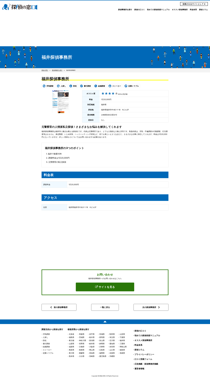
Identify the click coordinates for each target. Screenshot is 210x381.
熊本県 (71, 356)
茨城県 (81, 337)
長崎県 (122, 353)
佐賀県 (112, 353)
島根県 (81, 350)
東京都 (71, 340)
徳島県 (122, 350)
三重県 (122, 344)
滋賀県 (71, 347)
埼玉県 (112, 337)
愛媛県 (81, 353)
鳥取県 (71, 350)
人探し (45, 337)
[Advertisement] (105, 30)
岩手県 (91, 334)
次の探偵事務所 (149, 307)
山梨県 (71, 344)
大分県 (81, 356)
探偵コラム (203, 10)
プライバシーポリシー (144, 354)
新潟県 (91, 340)
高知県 (91, 353)
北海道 (71, 334)
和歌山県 (123, 347)
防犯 (44, 340)
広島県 (102, 350)
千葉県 (122, 337)
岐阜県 (91, 344)
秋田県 (112, 334)
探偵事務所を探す (125, 10)
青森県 (81, 334)
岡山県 (91, 350)
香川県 (71, 353)
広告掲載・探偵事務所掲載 (146, 364)
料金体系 (193, 10)
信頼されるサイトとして (193, 4)
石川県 (112, 340)
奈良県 (112, 347)
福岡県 (102, 353)
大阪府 (91, 347)
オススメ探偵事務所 (180, 10)
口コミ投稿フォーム (143, 359)
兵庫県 (102, 347)
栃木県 (91, 337)
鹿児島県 (102, 356)
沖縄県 (112, 356)
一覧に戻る (105, 307)
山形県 (122, 334)
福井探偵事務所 (55, 79)
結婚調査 (46, 347)
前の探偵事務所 (61, 307)
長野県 (81, 344)
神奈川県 (82, 340)
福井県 (122, 340)
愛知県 (112, 344)
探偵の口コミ (139, 10)
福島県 (71, 337)
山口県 (112, 350)
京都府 (81, 347)
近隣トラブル (48, 353)
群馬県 (102, 337)
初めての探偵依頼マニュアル (158, 10)
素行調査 (46, 344)
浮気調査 (46, 334)
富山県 (102, 340)
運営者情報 (139, 368)
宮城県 (102, 334)
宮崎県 (91, 356)
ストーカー (47, 350)
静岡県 (102, 344)
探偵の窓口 (19, 7)
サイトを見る (107, 286)
